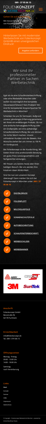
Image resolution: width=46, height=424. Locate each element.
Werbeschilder (21, 241)
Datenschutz (7, 405)
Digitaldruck (20, 193)
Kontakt (6, 391)
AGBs (5, 398)
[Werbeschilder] (7, 241)
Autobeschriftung (23, 225)
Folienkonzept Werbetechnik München (22, 418)
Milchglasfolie (22, 209)
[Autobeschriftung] (7, 225)
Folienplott (20, 201)
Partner (5, 394)
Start (5, 387)
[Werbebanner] (7, 249)
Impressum (7, 401)
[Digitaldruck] (7, 193)
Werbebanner (21, 249)
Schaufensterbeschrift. (26, 233)
